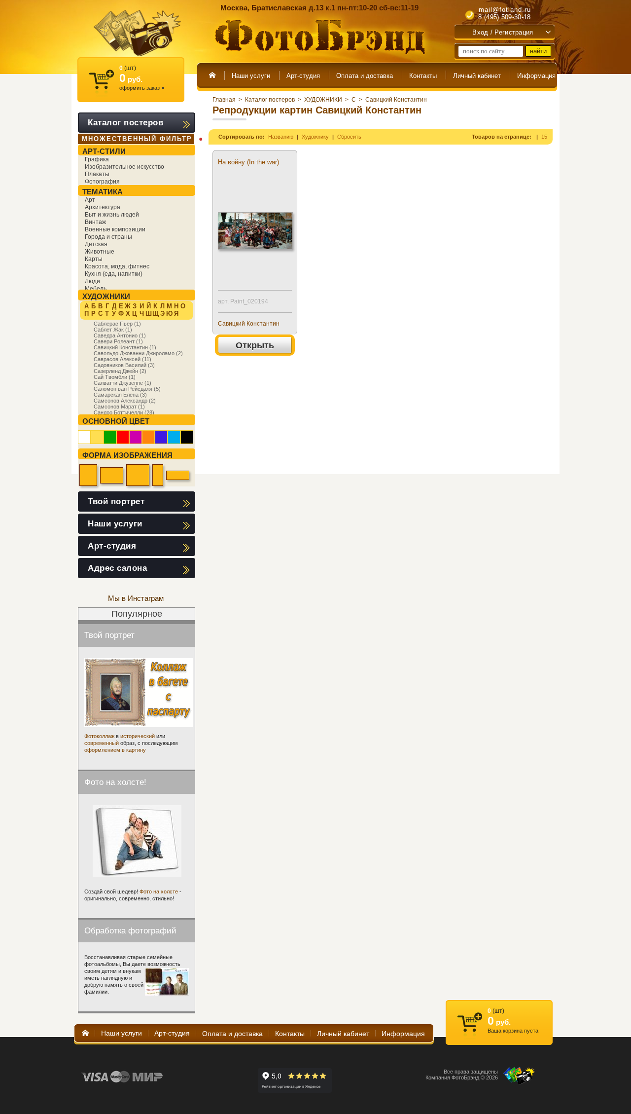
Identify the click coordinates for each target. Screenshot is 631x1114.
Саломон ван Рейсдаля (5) (127, 389)
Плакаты (97, 174)
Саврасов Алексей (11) (122, 359)
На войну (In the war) (248, 162)
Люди (92, 281)
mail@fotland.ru (505, 9)
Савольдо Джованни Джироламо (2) (138, 353)
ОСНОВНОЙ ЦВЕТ (115, 421)
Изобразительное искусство (124, 166)
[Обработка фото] (167, 981)
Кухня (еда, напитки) (113, 273)
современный (101, 743)
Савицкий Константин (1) (125, 347)
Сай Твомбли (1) (115, 377)
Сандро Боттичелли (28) (124, 412)
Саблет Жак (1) (113, 330)
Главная (224, 99)
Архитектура (102, 207)
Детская (96, 244)
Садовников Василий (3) (124, 365)
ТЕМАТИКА (102, 191)
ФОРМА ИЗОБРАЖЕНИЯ (127, 455)
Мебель (95, 288)
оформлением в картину (115, 750)
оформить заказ (141, 88)
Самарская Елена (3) (120, 395)
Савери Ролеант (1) (118, 341)
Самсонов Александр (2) (125, 401)
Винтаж (95, 222)
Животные (99, 251)
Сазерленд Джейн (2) (120, 371)
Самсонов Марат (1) (119, 406)
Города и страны (108, 236)
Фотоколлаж (99, 736)
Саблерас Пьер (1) (117, 324)
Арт (90, 199)
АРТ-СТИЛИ (104, 151)
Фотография (102, 181)
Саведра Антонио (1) (120, 335)
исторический (137, 736)
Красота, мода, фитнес (117, 266)
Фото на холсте (159, 891)
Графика (97, 159)
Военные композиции (115, 229)
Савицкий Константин (396, 99)
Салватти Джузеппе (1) (122, 383)
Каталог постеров (270, 99)
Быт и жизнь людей (112, 214)
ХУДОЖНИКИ (323, 99)
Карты (94, 259)
